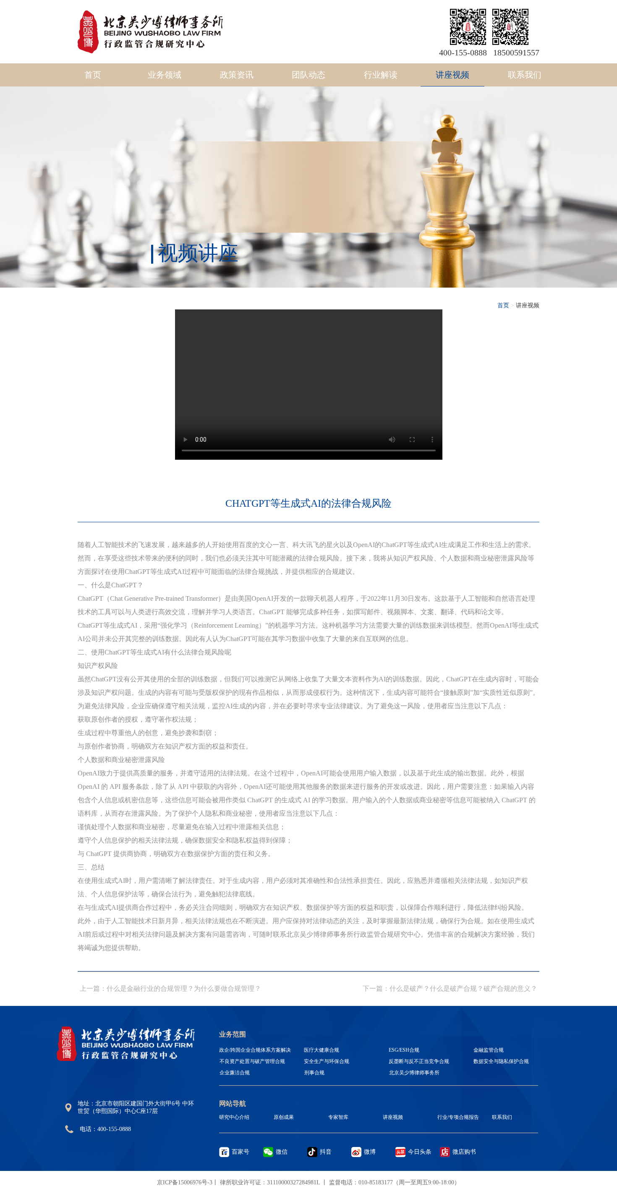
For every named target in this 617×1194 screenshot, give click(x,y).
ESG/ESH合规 (404, 1050)
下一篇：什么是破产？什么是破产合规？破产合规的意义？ (450, 988)
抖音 (326, 1152)
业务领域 (164, 74)
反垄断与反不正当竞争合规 (419, 1061)
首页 (92, 74)
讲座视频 (452, 74)
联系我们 (524, 74)
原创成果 (284, 1117)
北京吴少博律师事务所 (414, 1073)
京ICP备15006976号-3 (184, 1182)
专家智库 (338, 1117)
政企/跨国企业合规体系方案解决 (255, 1050)
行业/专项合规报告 (458, 1117)
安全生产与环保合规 (326, 1061)
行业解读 (380, 74)
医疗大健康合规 (321, 1050)
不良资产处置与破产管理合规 (252, 1061)
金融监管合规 (488, 1050)
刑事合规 (314, 1073)
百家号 (240, 1152)
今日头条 (419, 1152)
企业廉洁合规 (235, 1073)
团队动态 (308, 74)
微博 (370, 1152)
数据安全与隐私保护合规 (501, 1061)
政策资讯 (237, 74)
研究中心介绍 (234, 1117)
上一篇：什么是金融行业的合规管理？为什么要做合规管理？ (170, 988)
